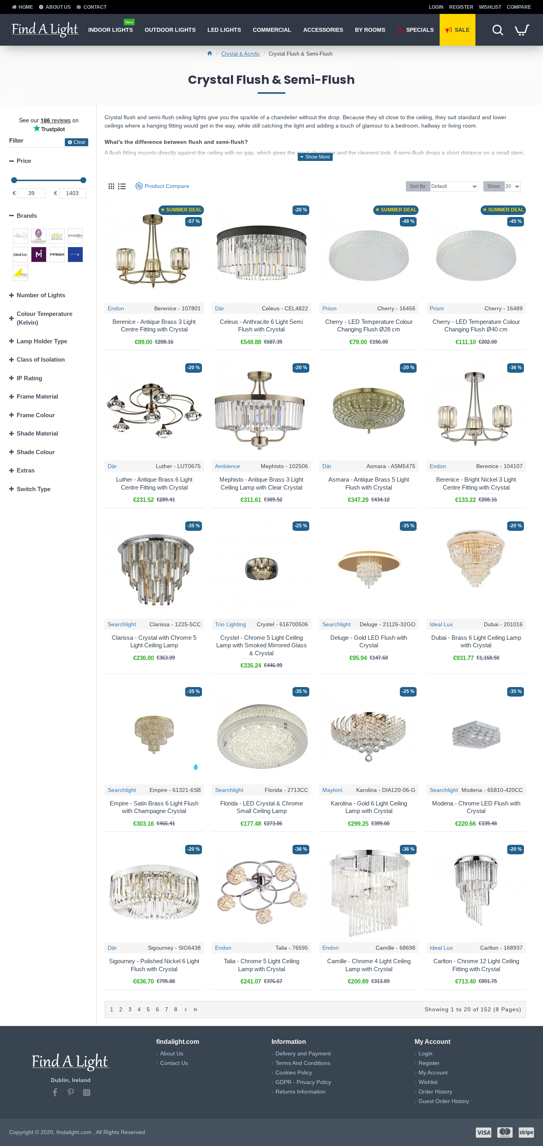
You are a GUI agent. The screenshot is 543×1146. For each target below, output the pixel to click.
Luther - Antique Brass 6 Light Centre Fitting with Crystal (154, 483)
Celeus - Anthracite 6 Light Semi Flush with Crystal (261, 325)
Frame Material (37, 396)
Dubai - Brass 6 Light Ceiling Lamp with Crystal (476, 641)
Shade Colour (36, 452)
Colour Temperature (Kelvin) (44, 318)
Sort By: (418, 186)
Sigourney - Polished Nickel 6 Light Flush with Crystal (154, 965)
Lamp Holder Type (42, 341)
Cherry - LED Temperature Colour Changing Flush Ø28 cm (369, 325)
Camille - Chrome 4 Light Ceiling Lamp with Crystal (369, 965)
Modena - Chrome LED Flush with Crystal (476, 807)
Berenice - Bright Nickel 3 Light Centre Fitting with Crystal (476, 483)
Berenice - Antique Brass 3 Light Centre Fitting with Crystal (154, 325)
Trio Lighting (230, 624)
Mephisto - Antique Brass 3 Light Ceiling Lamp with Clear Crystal (261, 483)
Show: (494, 186)
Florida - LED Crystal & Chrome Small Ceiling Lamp (261, 807)
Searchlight (122, 624)
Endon (116, 308)
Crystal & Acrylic (240, 54)
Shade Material (37, 433)
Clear (79, 142)
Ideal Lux (441, 624)
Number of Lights (41, 295)
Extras (26, 470)
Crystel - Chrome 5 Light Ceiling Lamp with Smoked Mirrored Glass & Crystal (261, 645)
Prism (329, 308)
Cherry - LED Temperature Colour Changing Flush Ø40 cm (476, 325)
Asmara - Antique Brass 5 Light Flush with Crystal (368, 483)
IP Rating (29, 378)
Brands (27, 215)
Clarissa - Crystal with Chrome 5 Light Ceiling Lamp (154, 641)
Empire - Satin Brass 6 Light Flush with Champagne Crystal (154, 807)
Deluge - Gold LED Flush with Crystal (368, 641)
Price (24, 160)
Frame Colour (36, 415)
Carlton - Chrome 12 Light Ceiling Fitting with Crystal (476, 965)
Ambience (227, 466)
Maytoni (332, 790)
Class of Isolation (41, 359)
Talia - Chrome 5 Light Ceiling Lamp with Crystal (261, 965)
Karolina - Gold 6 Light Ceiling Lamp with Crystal (369, 807)
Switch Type (33, 489)
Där (219, 308)
